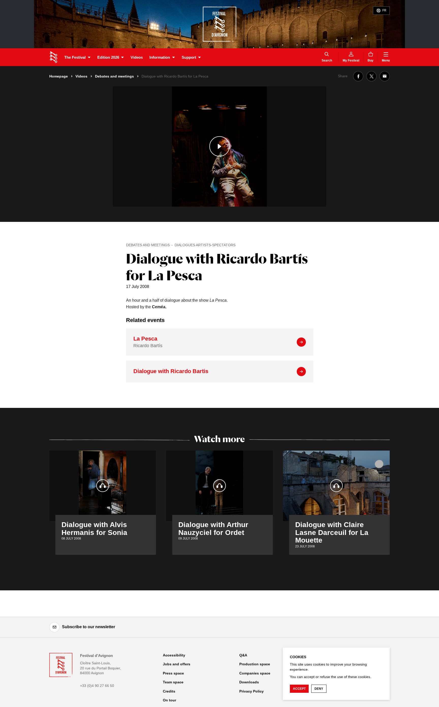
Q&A (243, 655)
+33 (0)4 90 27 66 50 (97, 686)
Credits (169, 691)
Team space (173, 682)
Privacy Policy (251, 691)
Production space (254, 664)
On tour (169, 700)
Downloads (249, 682)
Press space (173, 673)
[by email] (385, 76)
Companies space (254, 673)
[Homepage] (53, 57)
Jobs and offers (176, 664)
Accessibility (174, 655)
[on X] (371, 76)
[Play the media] (219, 146)
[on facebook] (358, 76)
